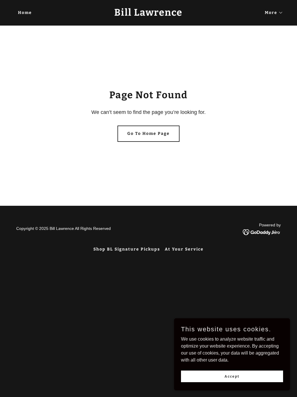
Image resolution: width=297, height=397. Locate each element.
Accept (232, 376)
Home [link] (25, 12)
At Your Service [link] (184, 249)
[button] (272, 12)
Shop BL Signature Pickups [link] (126, 249)
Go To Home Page (148, 133)
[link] (148, 14)
